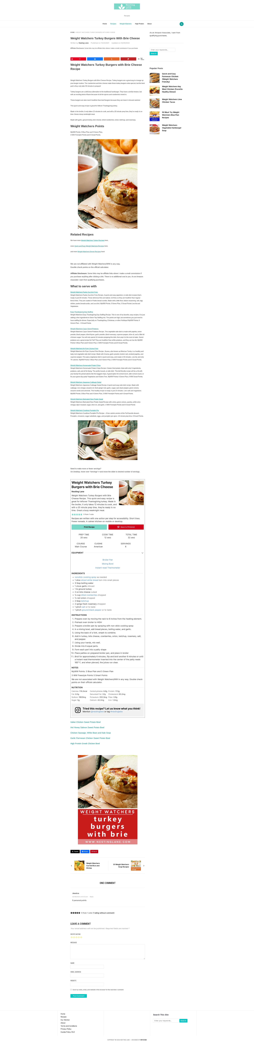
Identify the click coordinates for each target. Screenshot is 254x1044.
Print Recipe (89, 527)
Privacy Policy (66, 1029)
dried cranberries (89, 595)
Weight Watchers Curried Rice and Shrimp (93, 865)
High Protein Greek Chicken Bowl (85, 743)
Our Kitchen (65, 1020)
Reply (91, 896)
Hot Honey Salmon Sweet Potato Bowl (87, 727)
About (149, 24)
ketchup (85, 601)
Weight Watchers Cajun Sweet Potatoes (84, 329)
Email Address (75, 972)
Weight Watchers (126, 24)
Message (73, 943)
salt (83, 607)
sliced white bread (89, 580)
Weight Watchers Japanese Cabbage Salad (85, 382)
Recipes (113, 24)
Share (86, 851)
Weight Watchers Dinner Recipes (89, 251)
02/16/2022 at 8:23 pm (80, 896)
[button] (73, 514)
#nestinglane (116, 711)
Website (73, 981)
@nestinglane (97, 711)
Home (105, 24)
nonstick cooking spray (85, 577)
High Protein (139, 24)
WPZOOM (143, 1040)
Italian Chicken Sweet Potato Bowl (85, 722)
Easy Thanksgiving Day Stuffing (81, 312)
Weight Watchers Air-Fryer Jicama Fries (84, 348)
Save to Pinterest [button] (127, 527)
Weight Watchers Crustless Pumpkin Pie (84, 410)
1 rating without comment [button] (103, 913)
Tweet (76, 851)
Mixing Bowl (107, 564)
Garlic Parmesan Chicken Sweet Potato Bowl (90, 738)
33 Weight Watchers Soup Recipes (121, 865)
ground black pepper (91, 610)
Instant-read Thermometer (107, 568)
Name (72, 963)
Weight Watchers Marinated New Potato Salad (86, 399)
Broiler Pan (108, 560)
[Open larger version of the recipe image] (131, 492)
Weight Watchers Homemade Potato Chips (85, 365)
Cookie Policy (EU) (68, 1032)
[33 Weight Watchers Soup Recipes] (135, 865)
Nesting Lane (84, 43)
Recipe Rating (75, 934)
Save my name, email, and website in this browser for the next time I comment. (98, 990)
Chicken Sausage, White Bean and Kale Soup (90, 733)
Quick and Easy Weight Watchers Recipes (89, 246)
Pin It (95, 851)
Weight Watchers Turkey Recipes (92, 240)
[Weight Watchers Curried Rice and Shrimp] (79, 865)
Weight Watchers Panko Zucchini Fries (84, 292)
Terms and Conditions (69, 1026)
